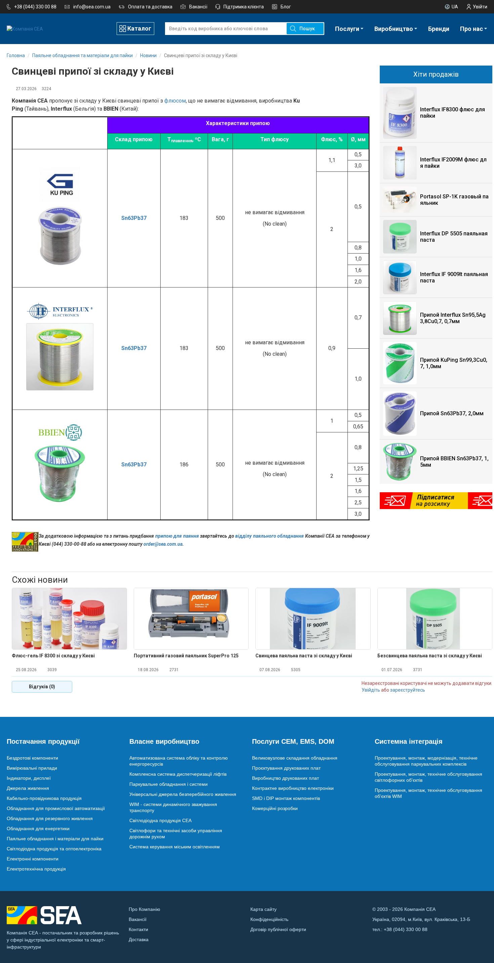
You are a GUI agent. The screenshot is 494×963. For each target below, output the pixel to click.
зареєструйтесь (407, 690)
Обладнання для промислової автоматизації (56, 808)
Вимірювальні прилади (32, 768)
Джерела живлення (28, 788)
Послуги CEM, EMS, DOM (293, 741)
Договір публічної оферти (278, 929)
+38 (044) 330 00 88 (35, 6)
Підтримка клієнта (243, 6)
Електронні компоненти (32, 858)
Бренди (438, 28)
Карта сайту (263, 909)
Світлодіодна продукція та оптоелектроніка (54, 848)
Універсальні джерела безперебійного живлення (182, 794)
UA (455, 6)
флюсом (175, 101)
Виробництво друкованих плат (285, 778)
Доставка (139, 939)
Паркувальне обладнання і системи (168, 784)
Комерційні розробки (275, 808)
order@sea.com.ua (162, 544)
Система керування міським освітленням (174, 846)
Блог (286, 6)
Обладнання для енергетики (38, 828)
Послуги (347, 28)
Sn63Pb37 (134, 218)
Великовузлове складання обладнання (294, 758)
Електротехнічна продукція (36, 869)
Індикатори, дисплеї (29, 778)
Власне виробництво (164, 741)
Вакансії (198, 6)
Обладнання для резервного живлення (50, 818)
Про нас (471, 28)
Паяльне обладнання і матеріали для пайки (55, 838)
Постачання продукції (43, 741)
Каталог (139, 28)
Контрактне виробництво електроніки (293, 788)
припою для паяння (177, 536)
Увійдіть (371, 690)
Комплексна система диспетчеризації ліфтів (178, 774)
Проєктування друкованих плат (286, 768)
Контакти (138, 929)
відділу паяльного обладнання (269, 536)
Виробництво (393, 28)
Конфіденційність (269, 919)
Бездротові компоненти (32, 758)
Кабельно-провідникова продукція (44, 798)
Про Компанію (144, 909)
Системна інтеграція (409, 741)
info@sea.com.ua (92, 6)
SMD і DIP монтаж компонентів (286, 798)
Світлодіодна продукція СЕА (160, 820)
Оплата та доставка (150, 6)
